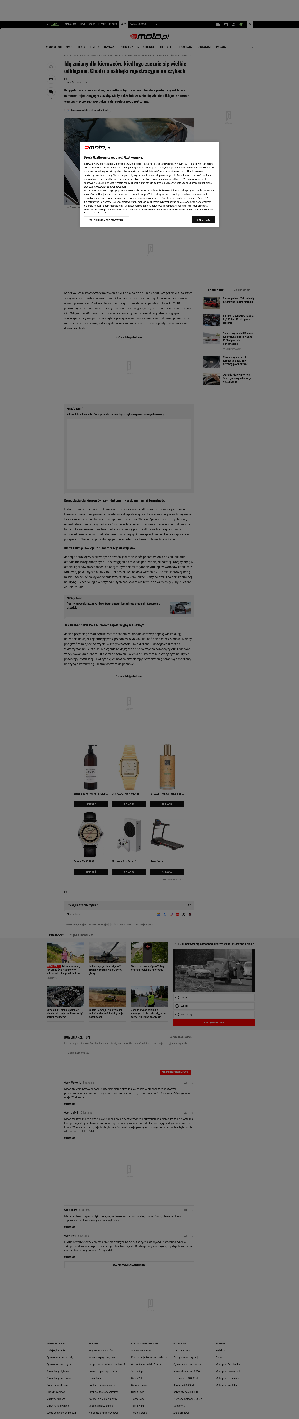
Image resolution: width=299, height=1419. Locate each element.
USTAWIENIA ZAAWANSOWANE (106, 219)
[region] (149, 184)
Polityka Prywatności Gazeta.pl (186, 209)
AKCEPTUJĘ (203, 220)
